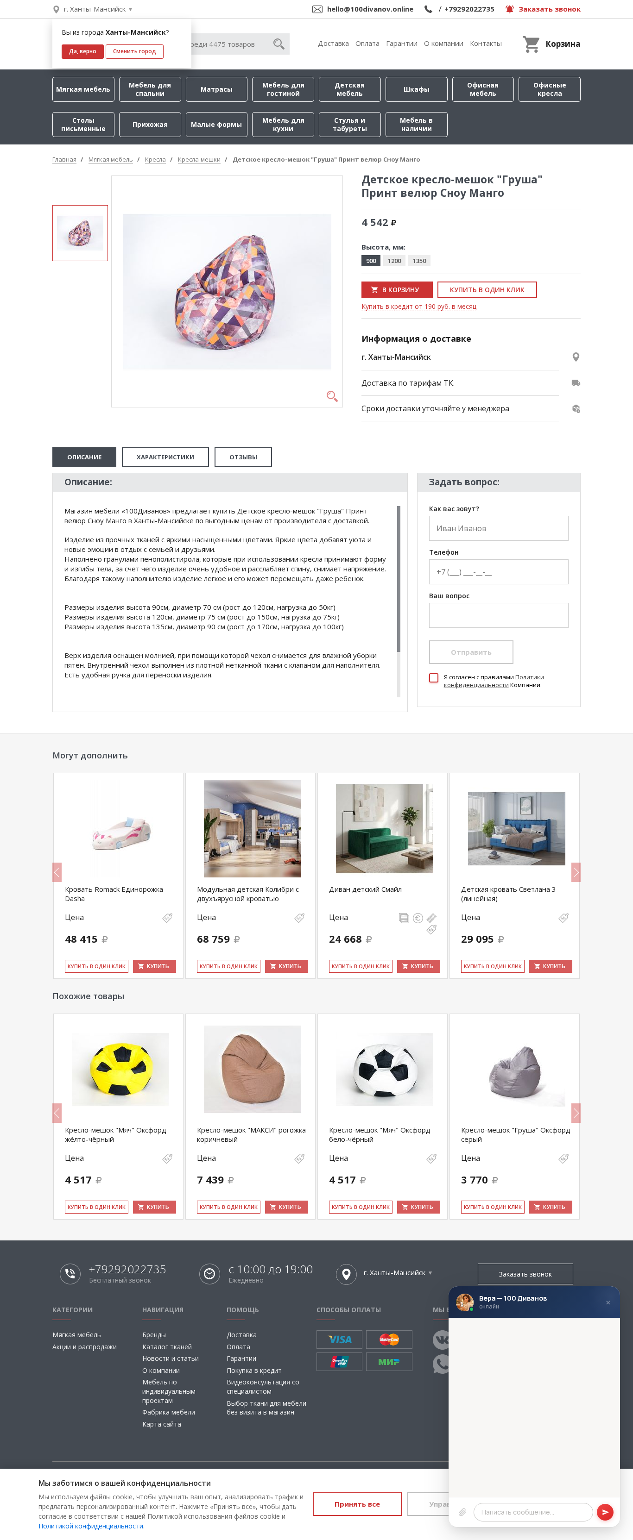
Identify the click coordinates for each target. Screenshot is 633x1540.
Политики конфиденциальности (494, 681)
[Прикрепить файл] (462, 1512)
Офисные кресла (549, 89)
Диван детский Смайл (365, 889)
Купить (158, 966)
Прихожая (150, 124)
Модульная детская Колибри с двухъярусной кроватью (248, 893)
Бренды (154, 1334)
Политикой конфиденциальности (90, 1525)
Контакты (486, 43)
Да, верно (82, 51)
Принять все (357, 1504)
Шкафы (417, 89)
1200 (394, 261)
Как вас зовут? (454, 509)
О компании (443, 43)
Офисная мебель (483, 89)
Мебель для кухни (283, 124)
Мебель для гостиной (283, 89)
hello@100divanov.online (370, 8)
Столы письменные (83, 124)
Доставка (333, 43)
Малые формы (216, 124)
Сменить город (134, 51)
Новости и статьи (170, 1358)
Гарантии (402, 43)
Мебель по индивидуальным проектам (169, 1390)
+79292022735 (469, 8)
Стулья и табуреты (350, 124)
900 (371, 261)
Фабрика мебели (168, 1412)
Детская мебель (350, 89)
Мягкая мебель (83, 89)
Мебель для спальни (150, 89)
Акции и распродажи (84, 1346)
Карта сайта (161, 1424)
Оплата (367, 43)
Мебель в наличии (416, 124)
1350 (419, 261)
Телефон (444, 553)
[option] (80, 233)
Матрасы (217, 89)
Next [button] (576, 872)
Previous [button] (57, 872)
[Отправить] (605, 1512)
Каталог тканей (167, 1346)
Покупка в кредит (254, 1370)
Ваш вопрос (449, 596)
